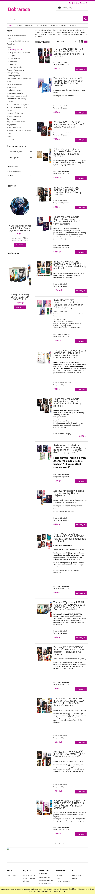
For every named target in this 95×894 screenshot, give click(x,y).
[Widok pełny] (85, 41)
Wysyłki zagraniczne (46, 880)
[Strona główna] (19, 9)
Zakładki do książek (14, 84)
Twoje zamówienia (29, 875)
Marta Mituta (15, 64)
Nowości (10, 136)
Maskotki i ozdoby (14, 127)
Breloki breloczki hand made (18, 41)
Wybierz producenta (14, 171)
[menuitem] (11, 26)
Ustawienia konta (29, 878)
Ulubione (26, 881)
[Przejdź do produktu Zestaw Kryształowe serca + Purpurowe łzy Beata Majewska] (44, 498)
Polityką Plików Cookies (54, 889)
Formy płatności (45, 883)
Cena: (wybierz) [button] (14, 158)
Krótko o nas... (77, 875)
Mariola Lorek (15, 61)
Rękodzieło (11, 44)
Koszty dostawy (44, 877)
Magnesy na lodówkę (15, 93)
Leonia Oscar (15, 58)
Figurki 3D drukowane (15, 70)
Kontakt (74, 878)
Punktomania (11, 875)
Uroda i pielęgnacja (14, 90)
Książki (9, 47)
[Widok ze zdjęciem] (81, 41)
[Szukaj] (85, 18)
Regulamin (59, 875)
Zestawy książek (16, 50)
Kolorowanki (11, 87)
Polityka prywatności (63, 881)
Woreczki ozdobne (14, 116)
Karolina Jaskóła (16, 67)
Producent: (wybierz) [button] (16, 152)
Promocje (10, 139)
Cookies (58, 878)
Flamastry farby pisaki (15, 113)
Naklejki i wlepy (13, 73)
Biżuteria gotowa (13, 76)
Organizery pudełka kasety (17, 96)
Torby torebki (12, 119)
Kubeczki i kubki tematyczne (18, 104)
